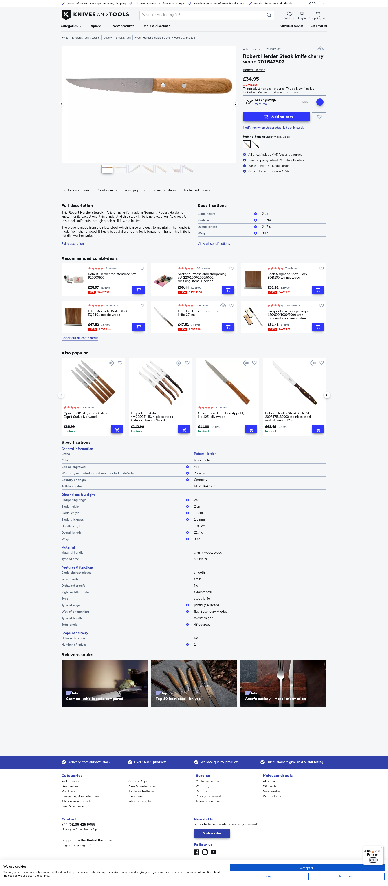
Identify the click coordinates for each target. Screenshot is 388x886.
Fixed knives (70, 786)
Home (65, 37)
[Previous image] (61, 104)
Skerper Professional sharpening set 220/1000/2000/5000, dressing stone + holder (202, 277)
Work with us (272, 796)
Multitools (68, 791)
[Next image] (236, 104)
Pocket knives (71, 781)
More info (261, 104)
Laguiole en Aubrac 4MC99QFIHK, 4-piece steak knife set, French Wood (152, 416)
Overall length (207, 226)
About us (269, 781)
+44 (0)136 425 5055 (78, 824)
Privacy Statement (208, 796)
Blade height (206, 213)
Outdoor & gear (139, 781)
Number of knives (74, 644)
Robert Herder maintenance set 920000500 (112, 276)
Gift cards (269, 786)
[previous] (69, 395)
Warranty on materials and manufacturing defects (98, 473)
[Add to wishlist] (319, 116)
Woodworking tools (141, 801)
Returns (201, 791)
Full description (76, 190)
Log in (302, 18)
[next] (319, 395)
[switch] (373, 860)
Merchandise (271, 791)
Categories (69, 26)
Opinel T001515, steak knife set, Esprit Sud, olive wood (87, 415)
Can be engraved (74, 467)
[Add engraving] (320, 102)
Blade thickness (73, 519)
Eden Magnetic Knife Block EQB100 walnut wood (287, 276)
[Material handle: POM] (255, 144)
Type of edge (71, 605)
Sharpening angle (74, 500)
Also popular (135, 190)
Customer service (207, 781)
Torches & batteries (141, 791)
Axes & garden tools (142, 786)
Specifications (165, 190)
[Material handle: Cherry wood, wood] (246, 144)
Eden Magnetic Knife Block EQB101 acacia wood (108, 313)
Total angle (69, 624)
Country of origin (74, 480)
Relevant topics (197, 190)
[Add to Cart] (138, 290)
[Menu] (381, 848)
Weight (203, 233)
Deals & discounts (156, 26)
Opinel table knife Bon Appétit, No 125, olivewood (221, 415)
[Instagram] (205, 852)
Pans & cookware (73, 806)
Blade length (206, 220)
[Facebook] (196, 852)
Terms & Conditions (209, 801)
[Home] (95, 14)
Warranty (202, 786)
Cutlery (108, 37)
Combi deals (106, 190)
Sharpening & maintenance (80, 796)
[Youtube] (213, 852)
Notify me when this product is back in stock (273, 127)
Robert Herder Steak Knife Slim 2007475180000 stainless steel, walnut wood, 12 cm (288, 416)
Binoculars (135, 796)
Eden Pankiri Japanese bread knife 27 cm (200, 313)
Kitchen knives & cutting (85, 37)
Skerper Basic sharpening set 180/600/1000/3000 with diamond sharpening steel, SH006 (290, 314)
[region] (149, 110)
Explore (95, 26)
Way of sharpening (75, 611)
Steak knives (123, 37)
